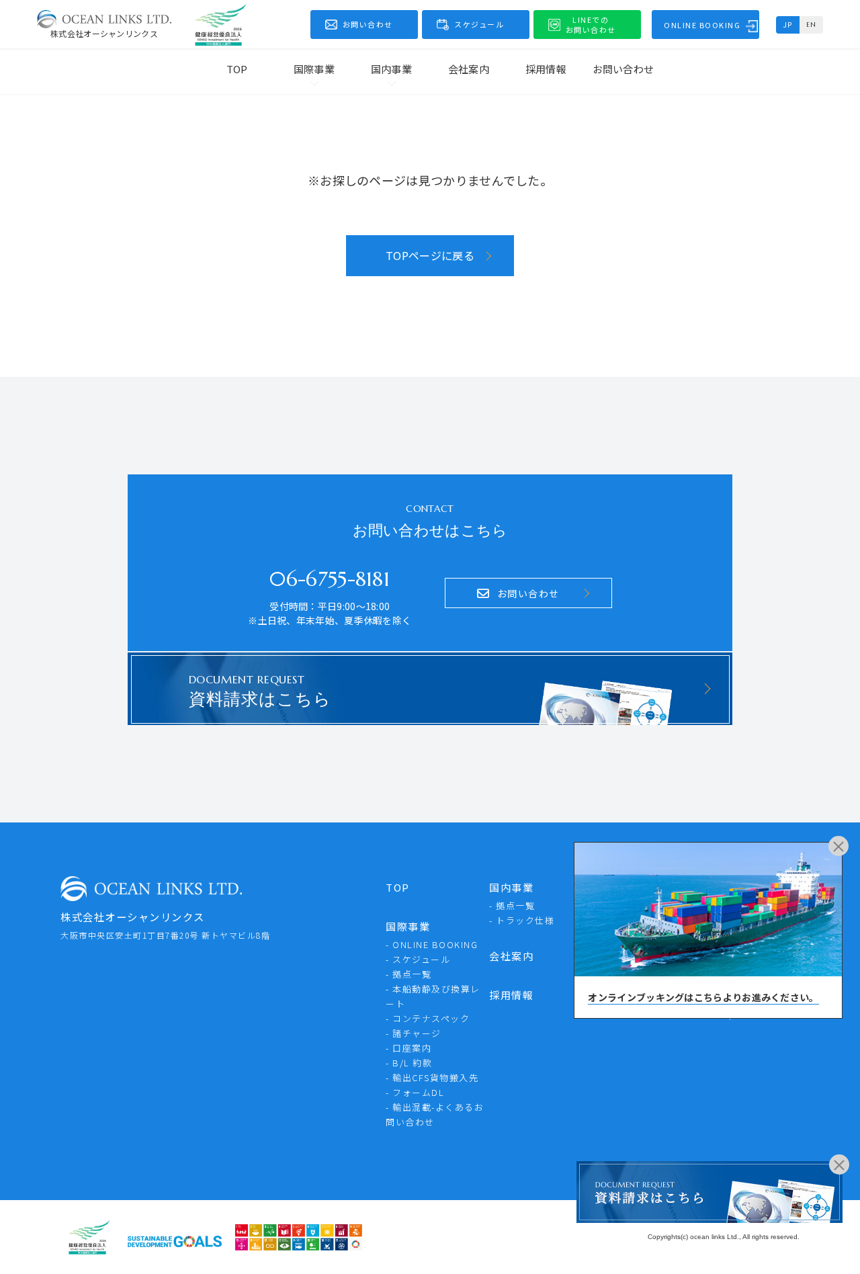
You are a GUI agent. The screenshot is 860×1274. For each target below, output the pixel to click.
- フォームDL (415, 1092)
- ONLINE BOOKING (432, 944)
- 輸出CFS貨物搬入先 (432, 1077)
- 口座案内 (408, 1048)
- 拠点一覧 (408, 974)
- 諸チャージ (413, 1033)
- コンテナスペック (428, 1018)
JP (788, 24)
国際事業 (408, 926)
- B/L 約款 (409, 1062)
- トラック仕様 (521, 920)
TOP (237, 69)
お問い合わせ (623, 69)
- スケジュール (418, 959)
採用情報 (545, 69)
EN (811, 24)
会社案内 (468, 69)
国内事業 (511, 887)
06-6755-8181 (329, 578)
